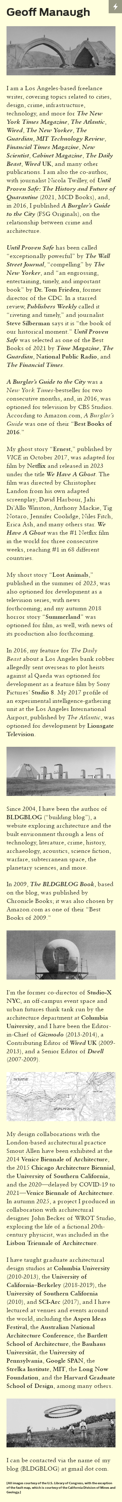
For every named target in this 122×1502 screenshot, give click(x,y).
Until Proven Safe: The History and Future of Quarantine (61, 189)
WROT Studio (94, 1218)
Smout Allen (23, 1150)
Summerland (63, 616)
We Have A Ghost (70, 474)
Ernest (62, 449)
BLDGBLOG (24, 817)
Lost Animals (70, 574)
